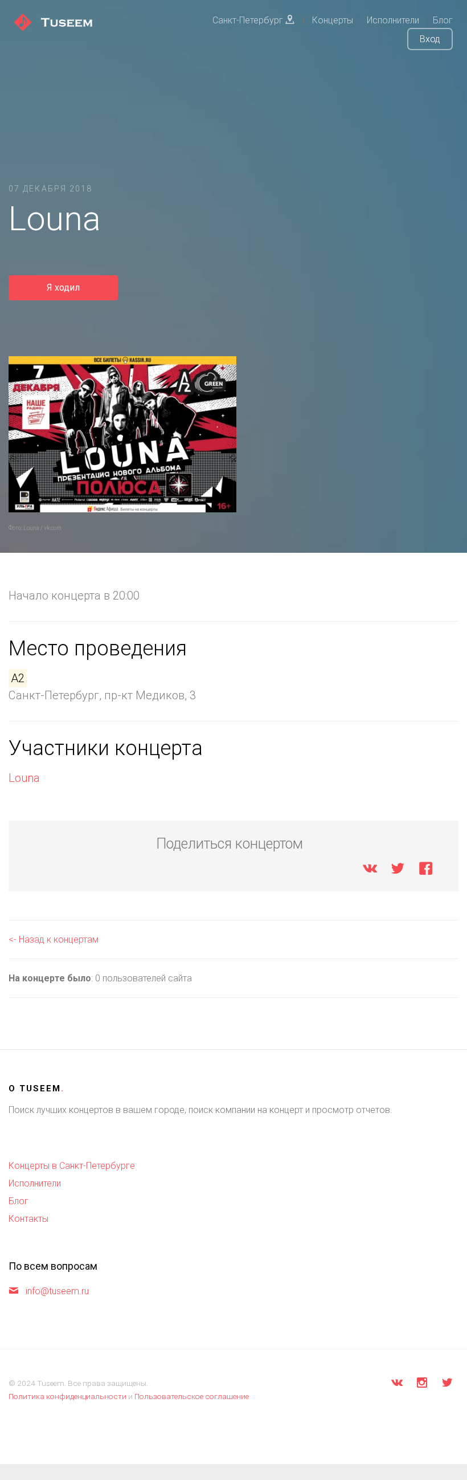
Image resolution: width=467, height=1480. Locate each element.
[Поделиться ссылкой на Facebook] (426, 870)
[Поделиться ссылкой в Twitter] (398, 870)
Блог (18, 1201)
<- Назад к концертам (54, 939)
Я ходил (63, 287)
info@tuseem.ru (57, 1291)
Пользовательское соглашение (191, 1396)
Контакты (28, 1218)
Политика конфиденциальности (67, 1396)
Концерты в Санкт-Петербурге (72, 1165)
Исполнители (35, 1183)
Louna (24, 778)
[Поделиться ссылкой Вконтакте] (370, 870)
